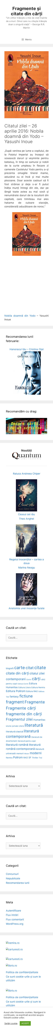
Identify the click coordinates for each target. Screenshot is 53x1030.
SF (30, 757)
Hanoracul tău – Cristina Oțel (27, 349)
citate (40, 667)
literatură (34, 725)
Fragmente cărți (21, 708)
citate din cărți (17, 673)
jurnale (15, 726)
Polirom (18, 757)
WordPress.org (14, 923)
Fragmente (35, 702)
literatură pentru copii (27, 741)
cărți (36, 678)
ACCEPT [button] (25, 1023)
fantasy (14, 696)
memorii (20, 753)
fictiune (26, 696)
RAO (25, 757)
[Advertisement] (26, 286)
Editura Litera (24, 687)
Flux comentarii (15, 919)
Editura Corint (23, 684)
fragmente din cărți (24, 714)
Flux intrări (12, 915)
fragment (15, 701)
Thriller (35, 757)
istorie (8, 726)
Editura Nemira (38, 687)
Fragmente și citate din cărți (26, 11)
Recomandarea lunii (17, 882)
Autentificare (13, 910)
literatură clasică (14, 731)
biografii (10, 668)
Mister (26, 754)
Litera (21, 726)
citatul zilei (37, 673)
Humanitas (39, 719)
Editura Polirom (15, 691)
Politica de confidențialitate (22, 972)
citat (30, 667)
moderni (36, 753)
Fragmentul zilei (19, 719)
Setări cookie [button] (11, 1023)
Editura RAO (32, 691)
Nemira (9, 757)
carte (19, 667)
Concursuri (12, 874)
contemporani (16, 679)
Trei (40, 758)
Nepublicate (13, 878)
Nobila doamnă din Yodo (19, 315)
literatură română (17, 744)
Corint (28, 680)
